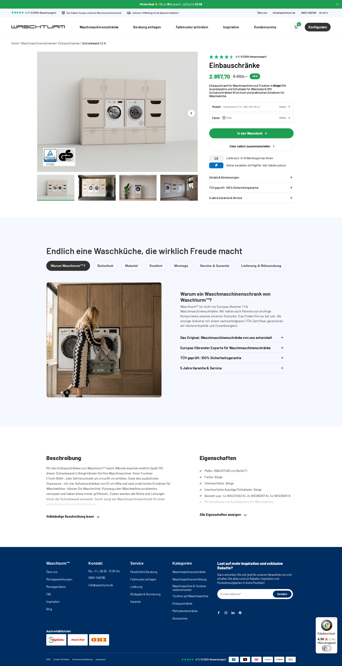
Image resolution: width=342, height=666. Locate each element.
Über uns (262, 13)
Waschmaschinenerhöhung (189, 579)
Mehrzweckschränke (185, 611)
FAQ (48, 594)
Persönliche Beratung (143, 571)
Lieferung (136, 586)
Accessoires (180, 618)
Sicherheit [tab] (105, 266)
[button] (251, 107)
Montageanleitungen (59, 579)
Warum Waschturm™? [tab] (68, 266)
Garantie (135, 601)
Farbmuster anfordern (192, 27)
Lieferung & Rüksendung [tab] (261, 266)
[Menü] (334, 620)
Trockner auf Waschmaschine (190, 596)
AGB (48, 659)
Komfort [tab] (156, 266)
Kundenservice (265, 27)
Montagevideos (56, 586)
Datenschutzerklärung (82, 659)
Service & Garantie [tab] (214, 266)
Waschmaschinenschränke (99, 27)
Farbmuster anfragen (143, 579)
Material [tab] (131, 266)
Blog (49, 609)
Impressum (101, 659)
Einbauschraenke (69, 43)
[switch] (326, 648)
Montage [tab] (181, 266)
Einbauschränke (182, 603)
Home (15, 43)
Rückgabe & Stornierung (145, 594)
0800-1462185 (96, 577)
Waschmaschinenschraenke (38, 43)
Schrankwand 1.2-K (94, 43)
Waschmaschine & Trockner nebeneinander (189, 587)
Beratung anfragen (147, 27)
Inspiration (231, 27)
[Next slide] (191, 113)
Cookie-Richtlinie (61, 659)
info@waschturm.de (284, 13)
